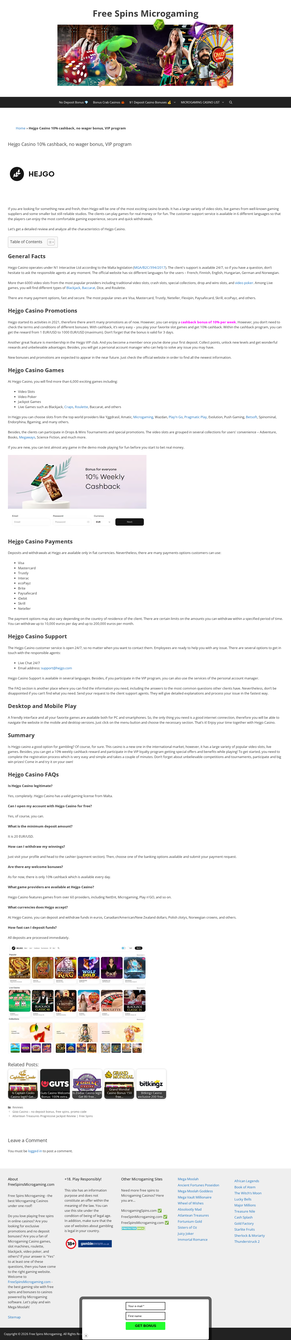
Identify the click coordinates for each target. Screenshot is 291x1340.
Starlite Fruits (244, 1229)
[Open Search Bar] (231, 102)
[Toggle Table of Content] (49, 242)
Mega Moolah (188, 1179)
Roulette (81, 407)
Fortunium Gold (190, 1221)
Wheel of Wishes (191, 1203)
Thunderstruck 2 (247, 1241)
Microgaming (143, 417)
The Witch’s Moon (248, 1193)
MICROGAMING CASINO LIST (200, 102)
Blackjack (73, 287)
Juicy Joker (186, 1233)
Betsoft (251, 417)
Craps (68, 407)
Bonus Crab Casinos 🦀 (109, 102)
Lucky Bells (242, 1199)
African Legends (246, 1181)
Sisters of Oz (187, 1227)
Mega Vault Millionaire (195, 1197)
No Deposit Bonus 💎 (73, 102)
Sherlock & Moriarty (249, 1235)
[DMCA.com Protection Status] (133, 1229)
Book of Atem (245, 1187)
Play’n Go (176, 417)
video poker (244, 282)
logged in (35, 1151)
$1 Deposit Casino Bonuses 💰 (150, 102)
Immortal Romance (193, 1239)
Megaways (27, 437)
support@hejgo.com (56, 668)
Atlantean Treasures (193, 1215)
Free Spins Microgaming (145, 13)
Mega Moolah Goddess (195, 1191)
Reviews (17, 1107)
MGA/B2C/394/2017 (149, 267)
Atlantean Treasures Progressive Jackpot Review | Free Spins (52, 1116)
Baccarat (88, 287)
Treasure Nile (244, 1211)
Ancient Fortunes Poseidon (198, 1185)
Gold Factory (244, 1223)
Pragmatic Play (195, 417)
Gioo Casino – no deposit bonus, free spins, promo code (49, 1112)
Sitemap (14, 1317)
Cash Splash (243, 1217)
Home (21, 128)
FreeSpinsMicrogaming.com (29, 1281)
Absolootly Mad (190, 1209)
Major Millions (245, 1205)
